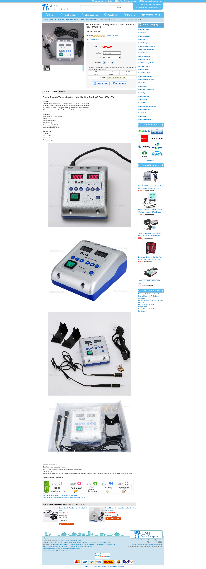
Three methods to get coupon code (81, 546)
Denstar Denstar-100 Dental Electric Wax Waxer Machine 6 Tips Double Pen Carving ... (150, 212)
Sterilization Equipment (146, 49)
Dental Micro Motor (144, 73)
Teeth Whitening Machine (146, 63)
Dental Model (142, 86)
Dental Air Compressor (146, 89)
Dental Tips (142, 93)
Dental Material (143, 96)
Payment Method (64, 540)
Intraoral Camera (144, 66)
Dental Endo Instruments (146, 46)
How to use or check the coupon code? (55, 546)
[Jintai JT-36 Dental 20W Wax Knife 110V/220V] (150, 271)
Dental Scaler (143, 53)
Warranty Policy (105, 542)
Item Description (50, 92)
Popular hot (112, 15)
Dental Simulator (144, 36)
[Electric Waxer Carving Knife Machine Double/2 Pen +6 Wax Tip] (63, 44)
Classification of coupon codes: (106, 544)
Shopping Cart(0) (152, 15)
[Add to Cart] (101, 83)
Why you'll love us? (77, 544)
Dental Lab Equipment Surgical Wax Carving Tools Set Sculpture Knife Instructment (150, 259)
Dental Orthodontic (144, 119)
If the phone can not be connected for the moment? (81, 542)
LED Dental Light (144, 56)
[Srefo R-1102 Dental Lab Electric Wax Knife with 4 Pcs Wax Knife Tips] (150, 176)
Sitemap (69, 551)
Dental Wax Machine (72, 20)
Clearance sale (91, 15)
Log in (150, 4)
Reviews (62, 92)
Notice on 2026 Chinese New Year (149, 294)
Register (159, 4)
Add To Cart (68, 524)
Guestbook (51, 551)
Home (51, 15)
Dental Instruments (144, 113)
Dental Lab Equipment (56, 20)
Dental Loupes (143, 69)
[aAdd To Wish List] (121, 83)
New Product (69, 15)
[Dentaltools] (102, 558)
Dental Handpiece (144, 29)
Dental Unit (142, 39)
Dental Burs (142, 33)
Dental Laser (142, 116)
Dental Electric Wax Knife (88, 20)
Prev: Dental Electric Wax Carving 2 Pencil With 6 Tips (60, 495)
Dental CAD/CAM (144, 109)
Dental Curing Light (144, 59)
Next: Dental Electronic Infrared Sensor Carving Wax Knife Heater (64, 498)
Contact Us (60, 551)
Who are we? (89, 544)
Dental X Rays (143, 43)
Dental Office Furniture (146, 103)
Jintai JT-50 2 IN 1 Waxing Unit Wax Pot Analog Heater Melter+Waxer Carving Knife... (149, 236)
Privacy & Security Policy (61, 544)
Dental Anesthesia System (147, 106)
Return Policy (59, 542)
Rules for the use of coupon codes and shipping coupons (61, 549)
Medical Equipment (144, 83)
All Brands (150, 160)
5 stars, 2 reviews (112, 36)
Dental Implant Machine (146, 79)
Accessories (142, 99)
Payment (131, 15)
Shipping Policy (76, 540)
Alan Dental (95, 40)
